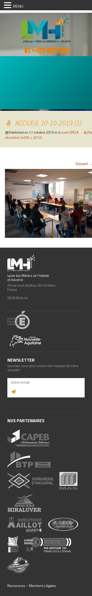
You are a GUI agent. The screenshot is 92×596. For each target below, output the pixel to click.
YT (38, 50)
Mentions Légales (42, 585)
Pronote (57, 50)
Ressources (16, 585)
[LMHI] (46, 29)
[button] (8, 5)
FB (27, 50)
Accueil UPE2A (68, 132)
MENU (18, 6)
